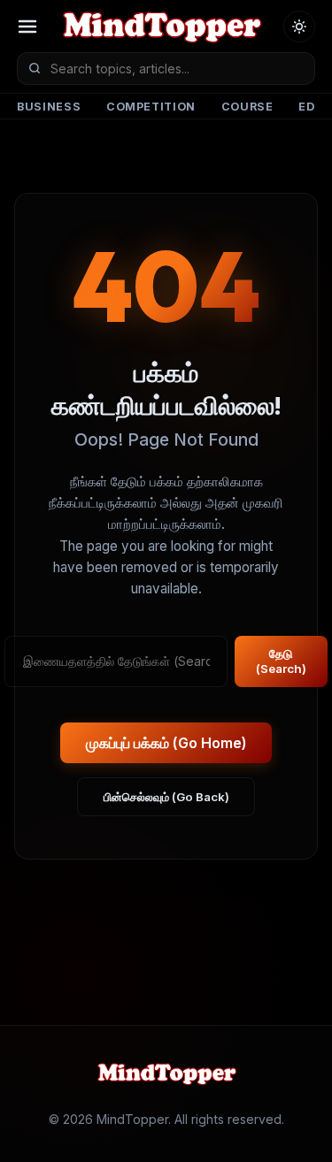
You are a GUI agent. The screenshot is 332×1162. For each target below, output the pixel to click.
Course (247, 106)
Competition (151, 106)
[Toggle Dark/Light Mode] (299, 26)
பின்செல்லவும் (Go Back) (166, 797)
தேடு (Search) (281, 661)
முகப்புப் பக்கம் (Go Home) (166, 743)
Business (49, 106)
